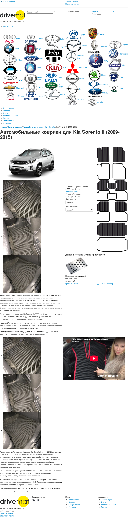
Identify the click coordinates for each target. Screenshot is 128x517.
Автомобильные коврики (33, 127)
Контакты (7, 123)
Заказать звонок (71, 1)
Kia (46, 127)
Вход (2, 1)
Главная (3, 127)
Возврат (6, 118)
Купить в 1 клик (71, 283)
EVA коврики (8, 26)
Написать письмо (72, 4)
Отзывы (6, 113)
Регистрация (9, 1)
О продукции (8, 108)
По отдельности (72, 191)
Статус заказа (8, 120)
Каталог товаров (15, 127)
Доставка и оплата (10, 115)
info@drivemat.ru (7, 515)
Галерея (6, 110)
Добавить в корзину (105, 283)
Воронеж (95, 11)
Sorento (52, 127)
